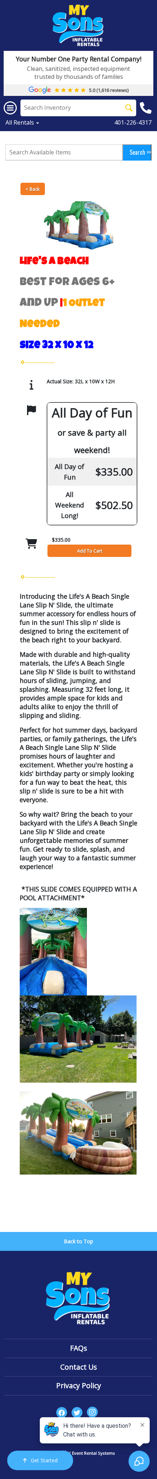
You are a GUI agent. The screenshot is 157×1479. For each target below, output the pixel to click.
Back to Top (78, 1241)
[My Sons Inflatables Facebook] (61, 1412)
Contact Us (78, 1367)
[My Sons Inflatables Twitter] (77, 1412)
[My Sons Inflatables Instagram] (92, 1412)
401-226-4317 (133, 122)
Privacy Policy (78, 1385)
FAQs (78, 1348)
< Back (33, 189)
